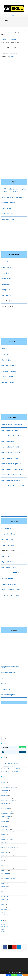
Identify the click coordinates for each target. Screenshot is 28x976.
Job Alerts (3, 931)
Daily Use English (5, 803)
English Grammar (5, 808)
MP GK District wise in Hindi (7, 868)
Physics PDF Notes (7, 562)
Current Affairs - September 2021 (12, 469)
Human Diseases (5, 844)
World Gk (3, 907)
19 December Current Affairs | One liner (9, 763)
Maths (2, 860)
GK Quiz (3, 837)
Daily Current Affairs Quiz (6, 798)
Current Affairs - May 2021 (10, 447)
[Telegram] (19, 975)
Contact (5, 23)
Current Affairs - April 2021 (10, 441)
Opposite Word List (8, 203)
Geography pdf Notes (8, 534)
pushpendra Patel (13, 53)
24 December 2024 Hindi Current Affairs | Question (12, 761)
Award (2, 780)
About (2, 923)
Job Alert (3, 857)
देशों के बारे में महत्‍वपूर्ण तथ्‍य (8, 695)
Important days (4, 852)
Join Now (23, 747)
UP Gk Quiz (3, 904)
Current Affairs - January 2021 (11, 425)
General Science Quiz (5, 824)
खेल (2, 678)
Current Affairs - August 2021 (11, 464)
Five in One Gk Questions (6, 813)
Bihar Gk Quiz (6, 360)
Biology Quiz (5, 290)
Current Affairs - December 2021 (12, 486)
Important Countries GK (6, 850)
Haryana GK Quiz (7, 377)
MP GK (2, 865)
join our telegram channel (9, 39)
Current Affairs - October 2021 (11, 475)
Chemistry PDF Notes (8, 567)
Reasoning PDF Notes (8, 584)
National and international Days (8, 878)
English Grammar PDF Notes (11, 590)
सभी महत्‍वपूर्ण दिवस (6, 689)
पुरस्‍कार (3, 684)
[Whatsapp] (14, 975)
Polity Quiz (5, 273)
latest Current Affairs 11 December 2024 (9, 771)
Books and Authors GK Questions (8, 787)
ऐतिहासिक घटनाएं (4, 909)
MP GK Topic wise (5, 873)
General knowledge (5, 816)
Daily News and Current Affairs (7, 800)
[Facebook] (8, 975)
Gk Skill (13, 56)
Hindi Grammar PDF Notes (10, 595)
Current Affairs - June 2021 (10, 452)
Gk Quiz (3, 928)
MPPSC (3, 876)
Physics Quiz (5, 284)
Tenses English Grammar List (11, 197)
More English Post (7, 219)
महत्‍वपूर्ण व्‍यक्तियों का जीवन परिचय (10, 667)
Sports (2, 894)
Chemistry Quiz (6, 295)
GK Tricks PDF (6, 528)
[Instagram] (10, 947)
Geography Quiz (7, 267)
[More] (25, 975)
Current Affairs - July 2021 (10, 458)
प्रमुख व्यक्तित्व (3, 914)
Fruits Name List (7, 214)
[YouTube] (14, 947)
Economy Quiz (6, 278)
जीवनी (2, 912)
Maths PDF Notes (7, 578)
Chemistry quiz (4, 790)
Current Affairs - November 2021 (12, 480)
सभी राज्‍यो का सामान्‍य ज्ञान (8, 672)
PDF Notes (3, 883)
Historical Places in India (6, 839)
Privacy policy (4, 933)
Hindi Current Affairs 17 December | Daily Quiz (11, 768)
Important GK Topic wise (6, 855)
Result (2, 891)
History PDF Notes (7, 545)
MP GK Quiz (5, 349)
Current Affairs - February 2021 (12, 430)
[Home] (2, 23)
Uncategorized (4, 899)
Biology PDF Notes (7, 556)
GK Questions (4, 834)
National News (4, 881)
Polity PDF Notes (7, 539)
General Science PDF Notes (10, 573)
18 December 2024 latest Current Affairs (9, 766)
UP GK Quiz (5, 354)
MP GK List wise (4, 870)
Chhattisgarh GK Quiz (9, 365)
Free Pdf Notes (4, 926)
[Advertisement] (14, 117)
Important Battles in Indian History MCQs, (10, 847)
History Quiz (5, 262)
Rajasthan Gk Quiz (7, 382)
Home (2, 929)
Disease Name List (7, 208)
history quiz (3, 842)
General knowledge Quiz (6, 818)
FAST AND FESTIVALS (5, 811)
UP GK (2, 901)
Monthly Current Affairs (6, 863)
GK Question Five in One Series (8, 831)
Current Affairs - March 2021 (11, 436)
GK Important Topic (5, 829)
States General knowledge (6, 896)
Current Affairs (4, 795)
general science (4, 821)
